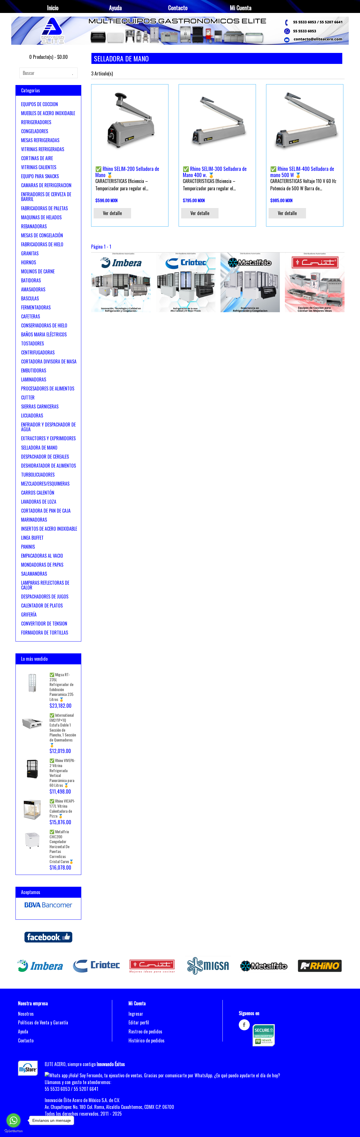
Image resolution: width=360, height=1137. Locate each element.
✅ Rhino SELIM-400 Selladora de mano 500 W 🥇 (302, 171)
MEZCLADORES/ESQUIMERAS (45, 483)
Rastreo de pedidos (145, 1031)
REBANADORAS (34, 226)
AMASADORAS (33, 289)
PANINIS (28, 546)
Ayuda (115, 7)
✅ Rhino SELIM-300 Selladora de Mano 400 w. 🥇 (215, 171)
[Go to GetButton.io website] (13, 1131)
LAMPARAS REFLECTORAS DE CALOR (45, 585)
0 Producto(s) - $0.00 (48, 56)
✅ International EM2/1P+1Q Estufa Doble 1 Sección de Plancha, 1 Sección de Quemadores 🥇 (63, 730)
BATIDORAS (31, 280)
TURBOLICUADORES (38, 474)
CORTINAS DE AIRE (37, 158)
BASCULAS (30, 298)
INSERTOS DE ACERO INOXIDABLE (49, 528)
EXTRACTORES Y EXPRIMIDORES (48, 438)
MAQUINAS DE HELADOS (41, 217)
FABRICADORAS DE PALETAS (44, 208)
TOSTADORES (32, 343)
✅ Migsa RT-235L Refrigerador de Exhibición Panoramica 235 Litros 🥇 (61, 686)
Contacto (178, 7)
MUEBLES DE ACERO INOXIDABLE (48, 113)
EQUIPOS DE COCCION (39, 104)
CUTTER (28, 397)
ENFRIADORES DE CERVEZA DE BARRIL (46, 197)
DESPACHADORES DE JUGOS (44, 596)
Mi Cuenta (240, 7)
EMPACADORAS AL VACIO (42, 555)
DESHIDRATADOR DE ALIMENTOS (48, 465)
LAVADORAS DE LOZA (38, 501)
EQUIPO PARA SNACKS (40, 176)
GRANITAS (30, 253)
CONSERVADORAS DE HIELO (44, 325)
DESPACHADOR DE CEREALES (45, 456)
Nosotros (26, 1013)
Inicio (52, 7)
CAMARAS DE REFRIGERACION (46, 185)
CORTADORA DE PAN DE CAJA (46, 510)
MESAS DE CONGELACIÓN (42, 235)
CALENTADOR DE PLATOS (42, 605)
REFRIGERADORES (36, 122)
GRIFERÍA (29, 614)
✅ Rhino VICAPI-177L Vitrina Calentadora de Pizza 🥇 (62, 808)
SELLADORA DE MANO (39, 447)
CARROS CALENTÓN (37, 492)
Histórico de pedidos (147, 1040)
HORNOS (28, 262)
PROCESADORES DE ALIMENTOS (47, 388)
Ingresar (136, 1013)
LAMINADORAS (33, 379)
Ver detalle (112, 213)
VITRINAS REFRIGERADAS (42, 149)
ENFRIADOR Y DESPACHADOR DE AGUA (48, 427)
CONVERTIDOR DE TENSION (44, 623)
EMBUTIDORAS (33, 370)
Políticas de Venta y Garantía (43, 1022)
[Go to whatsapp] (13, 1120)
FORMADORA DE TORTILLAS (44, 632)
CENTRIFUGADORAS (38, 352)
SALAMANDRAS (34, 573)
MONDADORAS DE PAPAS (42, 564)
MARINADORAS (34, 519)
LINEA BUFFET (32, 537)
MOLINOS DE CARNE (38, 271)
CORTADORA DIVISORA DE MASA (48, 361)
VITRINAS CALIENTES (38, 167)
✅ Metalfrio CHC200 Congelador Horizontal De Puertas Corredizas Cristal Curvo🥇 (62, 846)
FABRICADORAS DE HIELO (42, 244)
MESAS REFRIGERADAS (40, 140)
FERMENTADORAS (36, 307)
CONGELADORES (34, 131)
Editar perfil (139, 1022)
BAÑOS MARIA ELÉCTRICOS (44, 334)
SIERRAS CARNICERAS (39, 406)
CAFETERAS (30, 316)
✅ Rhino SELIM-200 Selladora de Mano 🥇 (127, 171)
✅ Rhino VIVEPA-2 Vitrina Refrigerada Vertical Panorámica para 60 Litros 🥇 (62, 772)
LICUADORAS (32, 415)
